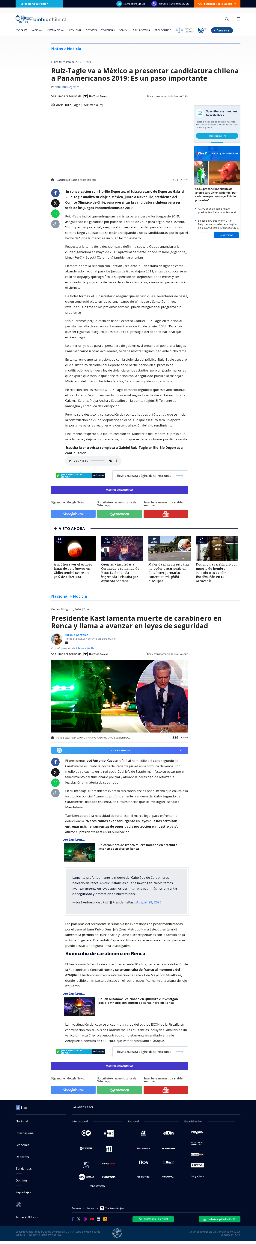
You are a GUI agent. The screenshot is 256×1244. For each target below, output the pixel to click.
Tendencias (108, 30)
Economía (75, 30)
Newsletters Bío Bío (134, 3)
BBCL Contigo (163, 30)
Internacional (56, 30)
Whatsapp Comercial (156, 1219)
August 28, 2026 (148, 902)
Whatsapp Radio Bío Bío (222, 1219)
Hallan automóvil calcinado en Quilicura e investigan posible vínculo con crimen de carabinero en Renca (138, 1001)
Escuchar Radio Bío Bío (218, 3)
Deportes (91, 30)
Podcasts (21, 30)
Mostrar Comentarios (119, 489)
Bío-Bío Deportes (67, 87)
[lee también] (80, 852)
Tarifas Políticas (26, 1217)
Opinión (124, 30)
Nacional (37, 30)
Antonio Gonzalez (76, 635)
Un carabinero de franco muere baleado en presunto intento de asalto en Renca (137, 847)
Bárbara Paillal (85, 648)
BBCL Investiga (141, 30)
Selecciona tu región (34, 3)
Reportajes (23, 1192)
